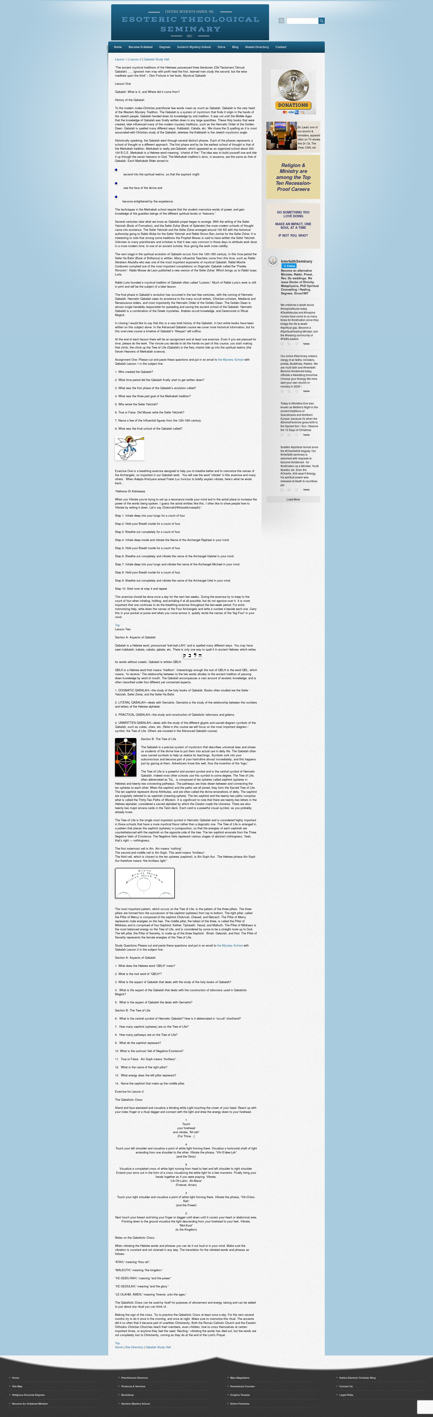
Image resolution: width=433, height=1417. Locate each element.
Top (117, 625)
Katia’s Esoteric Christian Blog (357, 1377)
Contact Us (346, 1386)
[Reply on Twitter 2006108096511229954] (282, 344)
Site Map (17, 1386)
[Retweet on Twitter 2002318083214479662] (290, 435)
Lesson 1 (121, 59)
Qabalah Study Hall (156, 59)
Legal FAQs (346, 1394)
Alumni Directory (257, 47)
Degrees (164, 47)
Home (118, 47)
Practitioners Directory (134, 1377)
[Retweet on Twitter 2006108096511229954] (290, 344)
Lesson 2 (135, 59)
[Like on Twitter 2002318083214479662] (298, 435)
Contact (281, 47)
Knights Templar (240, 1394)
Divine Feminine (239, 1403)
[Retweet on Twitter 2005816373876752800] (290, 391)
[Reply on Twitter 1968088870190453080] (282, 490)
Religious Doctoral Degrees (28, 1394)
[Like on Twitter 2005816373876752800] (298, 391)
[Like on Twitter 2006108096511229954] (298, 344)
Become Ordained (140, 47)
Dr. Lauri (303, 127)
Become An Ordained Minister (30, 1403)
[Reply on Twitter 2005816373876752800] (282, 391)
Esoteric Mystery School (194, 47)
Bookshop (127, 1394)
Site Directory (134, 1347)
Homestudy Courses (242, 1386)
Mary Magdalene (239, 1377)
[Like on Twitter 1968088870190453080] (298, 490)
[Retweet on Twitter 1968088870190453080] (290, 490)
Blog (235, 47)
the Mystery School (231, 359)
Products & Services (133, 1386)
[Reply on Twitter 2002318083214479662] (282, 435)
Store (221, 47)
